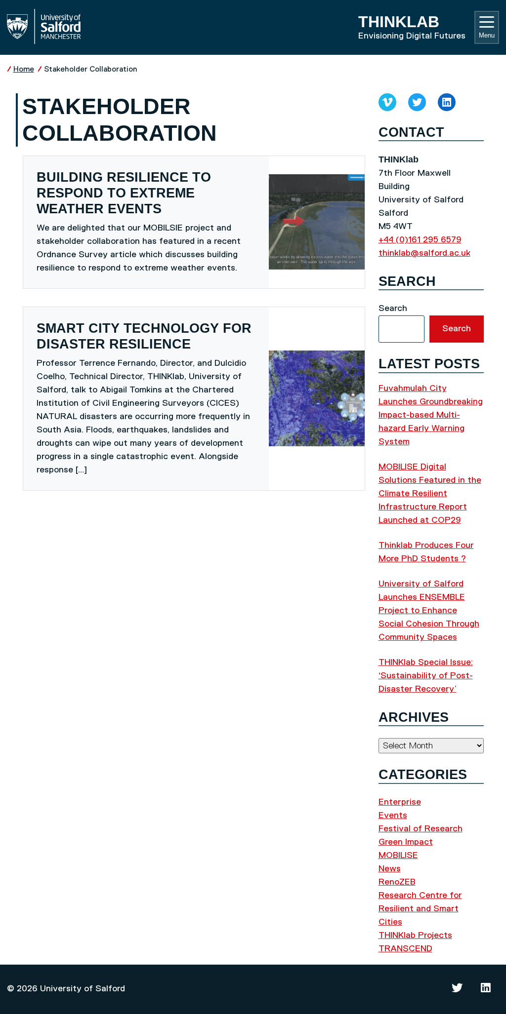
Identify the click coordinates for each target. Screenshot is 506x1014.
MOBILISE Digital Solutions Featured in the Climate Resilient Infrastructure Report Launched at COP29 (430, 494)
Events (393, 815)
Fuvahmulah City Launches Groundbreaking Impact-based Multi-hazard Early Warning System (431, 415)
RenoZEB (397, 882)
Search (393, 308)
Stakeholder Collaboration (90, 69)
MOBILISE (398, 855)
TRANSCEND (405, 948)
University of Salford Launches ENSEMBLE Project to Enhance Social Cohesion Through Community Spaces (429, 611)
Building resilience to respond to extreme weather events (124, 193)
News (390, 868)
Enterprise (400, 802)
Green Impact (406, 842)
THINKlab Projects (415, 935)
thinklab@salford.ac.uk (424, 253)
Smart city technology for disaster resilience (144, 336)
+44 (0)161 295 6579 (420, 239)
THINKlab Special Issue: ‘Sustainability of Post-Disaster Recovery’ (426, 676)
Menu (487, 35)
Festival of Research (421, 828)
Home (23, 69)
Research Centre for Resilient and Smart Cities (420, 909)
